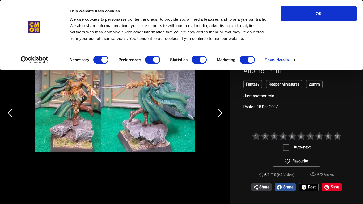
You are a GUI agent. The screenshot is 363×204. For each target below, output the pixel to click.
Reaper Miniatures (284, 84)
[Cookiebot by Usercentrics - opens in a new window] (34, 60)
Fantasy (252, 84)
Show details (277, 60)
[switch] (152, 60)
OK (319, 13)
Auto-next (302, 147)
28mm (314, 84)
